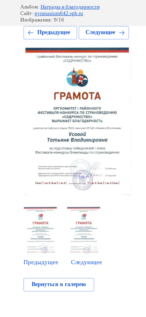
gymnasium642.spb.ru (58, 13)
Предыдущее (53, 32)
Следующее (100, 32)
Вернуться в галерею (59, 284)
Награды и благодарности (70, 7)
